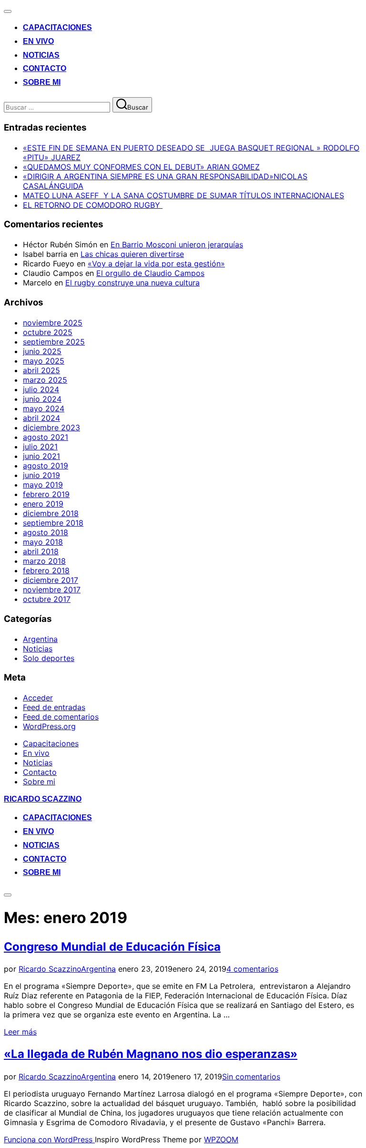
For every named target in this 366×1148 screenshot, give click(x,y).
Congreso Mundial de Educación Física (112, 947)
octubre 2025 (47, 332)
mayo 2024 (43, 408)
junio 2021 (41, 456)
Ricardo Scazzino (42, 799)
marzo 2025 (45, 380)
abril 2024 (41, 418)
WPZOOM (221, 1139)
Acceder (38, 697)
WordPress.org (49, 726)
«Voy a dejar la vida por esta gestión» (156, 263)
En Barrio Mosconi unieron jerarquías (177, 244)
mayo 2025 (43, 361)
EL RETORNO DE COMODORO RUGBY (93, 205)
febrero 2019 (46, 494)
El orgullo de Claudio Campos (150, 273)
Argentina (40, 639)
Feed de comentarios (61, 716)
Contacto (44, 68)
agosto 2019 (45, 465)
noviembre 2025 (52, 322)
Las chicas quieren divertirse (132, 254)
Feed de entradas (54, 707)
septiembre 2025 (54, 341)
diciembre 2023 (51, 427)
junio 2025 (42, 351)
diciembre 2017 (50, 580)
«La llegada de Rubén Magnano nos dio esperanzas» (150, 1054)
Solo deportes (48, 658)
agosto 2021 (45, 437)
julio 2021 (40, 446)
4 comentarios (252, 969)
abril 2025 (41, 370)
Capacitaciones (57, 27)
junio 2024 (42, 399)
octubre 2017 (47, 599)
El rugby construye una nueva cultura (132, 282)
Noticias (41, 55)
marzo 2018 (44, 561)
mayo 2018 (43, 542)
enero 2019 (43, 503)
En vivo (38, 41)
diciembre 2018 (51, 513)
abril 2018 (41, 551)
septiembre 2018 (53, 523)
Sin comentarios (251, 1076)
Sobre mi (42, 82)
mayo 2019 (43, 484)
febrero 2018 (46, 570)
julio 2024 (41, 389)
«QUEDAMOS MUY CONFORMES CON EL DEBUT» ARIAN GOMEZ (141, 167)
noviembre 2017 (52, 589)
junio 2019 (41, 475)
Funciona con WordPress (49, 1139)
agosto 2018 (45, 532)
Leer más (20, 1031)
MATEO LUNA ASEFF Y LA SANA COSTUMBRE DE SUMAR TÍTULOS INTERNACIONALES (183, 195)
